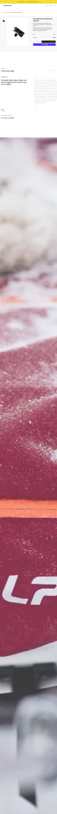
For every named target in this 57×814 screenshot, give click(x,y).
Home (2, 12)
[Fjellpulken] (7, 5)
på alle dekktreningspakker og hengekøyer (32, 1)
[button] (1, 5)
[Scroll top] (56, 813)
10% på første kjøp (7, 12)
